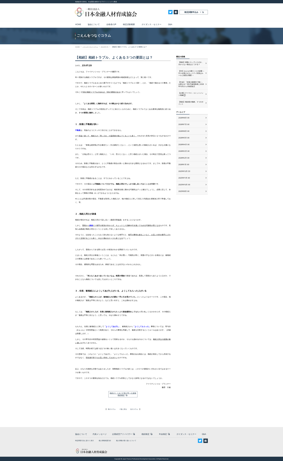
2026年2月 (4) (183, 158)
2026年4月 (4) (183, 144)
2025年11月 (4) (184, 178)
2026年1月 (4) (183, 164)
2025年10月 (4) (184, 185)
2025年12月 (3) (184, 171)
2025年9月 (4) (183, 191)
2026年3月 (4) (183, 151)
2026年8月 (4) (183, 118)
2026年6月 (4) (183, 131)
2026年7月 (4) (183, 124)
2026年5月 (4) (183, 138)
